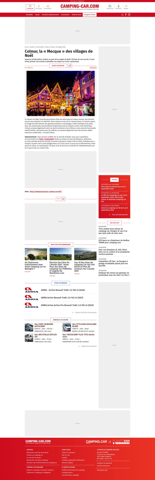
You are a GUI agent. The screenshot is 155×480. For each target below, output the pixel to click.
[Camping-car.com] (80, 7)
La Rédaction (30, 67)
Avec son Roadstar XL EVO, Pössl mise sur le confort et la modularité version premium (114, 252)
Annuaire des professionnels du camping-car (42, 463)
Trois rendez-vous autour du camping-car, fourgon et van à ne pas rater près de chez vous (113, 231)
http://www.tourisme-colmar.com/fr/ (46, 191)
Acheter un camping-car (35, 455)
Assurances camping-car (77, 1)
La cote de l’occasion (34, 458)
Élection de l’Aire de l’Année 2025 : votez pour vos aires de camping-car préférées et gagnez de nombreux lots (61, 267)
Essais (37, 15)
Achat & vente (76, 15)
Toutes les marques (68, 452)
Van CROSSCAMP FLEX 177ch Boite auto (78, 335)
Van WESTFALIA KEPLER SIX (45, 335)
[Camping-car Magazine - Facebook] (126, 14)
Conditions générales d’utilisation (73, 460)
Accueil (26, 47)
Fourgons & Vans (89, 15)
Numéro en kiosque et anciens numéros (40, 470)
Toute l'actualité (40, 47)
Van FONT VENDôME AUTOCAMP (43, 325)
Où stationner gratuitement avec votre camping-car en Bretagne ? (35, 265)
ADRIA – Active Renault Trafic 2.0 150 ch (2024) (63, 290)
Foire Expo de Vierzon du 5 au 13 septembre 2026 (113, 188)
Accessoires (65, 15)
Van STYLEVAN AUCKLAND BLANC (84, 325)
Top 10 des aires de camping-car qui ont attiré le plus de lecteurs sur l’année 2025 (84, 266)
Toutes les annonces (88, 346)
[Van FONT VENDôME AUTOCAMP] (29, 327)
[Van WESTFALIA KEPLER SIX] (29, 337)
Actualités (29, 15)
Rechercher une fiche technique (37, 460)
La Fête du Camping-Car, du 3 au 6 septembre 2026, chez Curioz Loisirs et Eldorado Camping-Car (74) (114, 198)
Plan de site (66, 455)
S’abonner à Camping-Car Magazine (39, 472)
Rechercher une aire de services (37, 452)
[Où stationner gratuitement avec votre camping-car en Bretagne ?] (36, 254)
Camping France (67, 472)
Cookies (64, 458)
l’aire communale (46, 139)
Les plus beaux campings (70, 475)
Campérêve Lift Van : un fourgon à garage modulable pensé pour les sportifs (113, 263)
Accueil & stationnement (50, 15)
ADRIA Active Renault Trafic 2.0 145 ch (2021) (62, 297)
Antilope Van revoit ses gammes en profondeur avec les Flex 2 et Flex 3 (114, 274)
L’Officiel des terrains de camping (73, 470)
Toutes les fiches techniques (85, 313)
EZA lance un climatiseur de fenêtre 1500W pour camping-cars (114, 241)
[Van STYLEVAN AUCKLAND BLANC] (67, 327)
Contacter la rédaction (104, 463)
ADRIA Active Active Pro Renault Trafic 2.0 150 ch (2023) (67, 305)
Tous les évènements (120, 215)
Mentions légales (67, 463)
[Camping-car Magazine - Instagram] (129, 14)
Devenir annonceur (103, 466)
